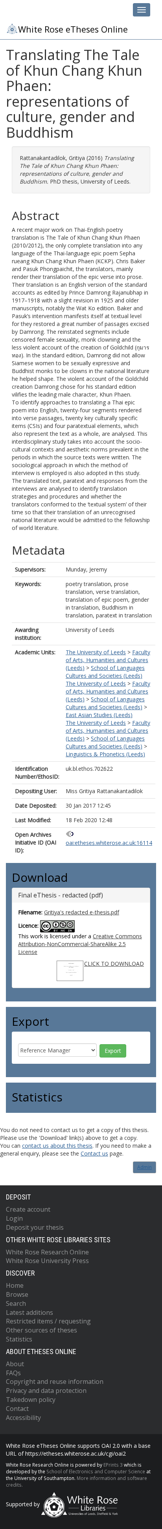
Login (14, 1218)
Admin (144, 1167)
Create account (28, 1209)
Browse (17, 1294)
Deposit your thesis (35, 1227)
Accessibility (23, 1417)
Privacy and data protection (46, 1390)
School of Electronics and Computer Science (95, 1471)
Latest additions (29, 1312)
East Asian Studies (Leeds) (99, 715)
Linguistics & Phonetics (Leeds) (105, 754)
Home (15, 1285)
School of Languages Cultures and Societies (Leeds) (105, 671)
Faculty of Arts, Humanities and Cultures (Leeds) (108, 660)
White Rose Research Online (47, 1252)
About (15, 1364)
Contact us (94, 1153)
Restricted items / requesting (48, 1321)
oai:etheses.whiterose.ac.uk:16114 (109, 842)
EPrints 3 (113, 1465)
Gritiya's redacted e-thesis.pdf (81, 912)
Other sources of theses (41, 1330)
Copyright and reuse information (54, 1381)
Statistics (19, 1339)
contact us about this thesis (57, 1145)
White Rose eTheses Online (73, 29)
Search (16, 1303)
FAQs (13, 1373)
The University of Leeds (96, 652)
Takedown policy (30, 1399)
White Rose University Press (47, 1260)
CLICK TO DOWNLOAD (114, 963)
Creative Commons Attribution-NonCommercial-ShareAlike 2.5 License (80, 944)
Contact (17, 1408)
